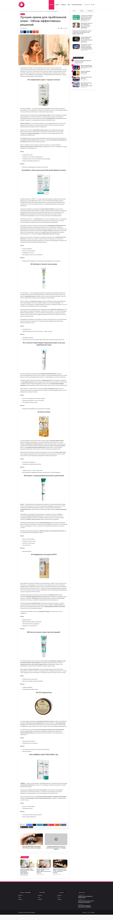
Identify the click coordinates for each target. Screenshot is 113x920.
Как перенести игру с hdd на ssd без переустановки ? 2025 (86, 84)
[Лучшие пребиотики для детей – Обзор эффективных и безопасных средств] (44, 864)
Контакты (20, 895)
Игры (69, 4)
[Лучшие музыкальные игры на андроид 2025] (76, 67)
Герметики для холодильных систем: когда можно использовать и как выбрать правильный (82, 32)
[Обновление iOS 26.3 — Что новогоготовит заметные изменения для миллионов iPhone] (76, 46)
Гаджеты (57, 4)
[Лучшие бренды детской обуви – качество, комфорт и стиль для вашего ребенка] (60, 864)
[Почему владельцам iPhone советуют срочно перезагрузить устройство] (76, 39)
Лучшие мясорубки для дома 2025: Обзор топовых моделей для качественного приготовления (27, 871)
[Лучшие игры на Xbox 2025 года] (76, 78)
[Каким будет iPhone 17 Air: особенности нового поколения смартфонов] (76, 25)
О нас (19, 897)
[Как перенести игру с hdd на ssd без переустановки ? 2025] (76, 84)
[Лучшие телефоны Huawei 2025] (76, 73)
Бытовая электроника (77, 4)
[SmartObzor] (21, 4)
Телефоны (63, 4)
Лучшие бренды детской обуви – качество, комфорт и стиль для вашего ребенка (60, 870)
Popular (82, 10)
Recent (74, 10)
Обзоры (51, 4)
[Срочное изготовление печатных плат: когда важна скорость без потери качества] (76, 17)
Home (22, 11)
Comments (90, 10)
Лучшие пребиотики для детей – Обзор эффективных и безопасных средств (44, 870)
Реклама (20, 899)
